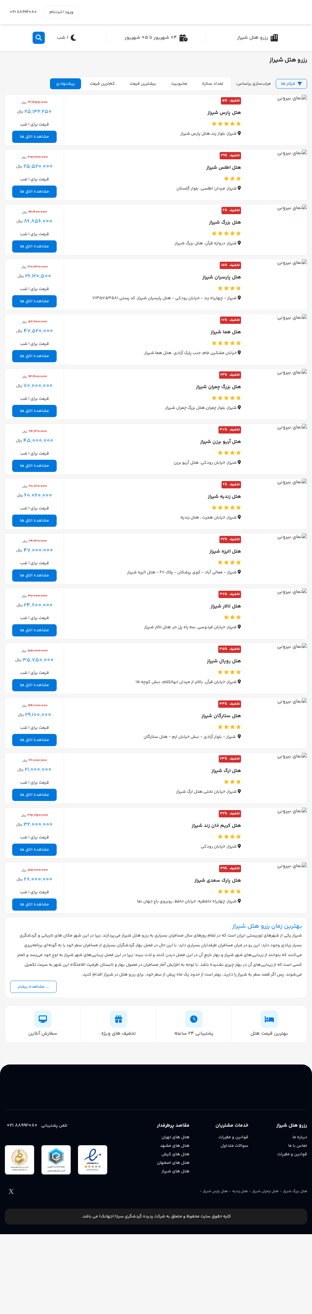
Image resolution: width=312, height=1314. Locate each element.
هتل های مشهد (175, 1146)
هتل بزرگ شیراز (295, 1191)
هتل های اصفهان (173, 1163)
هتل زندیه (240, 1191)
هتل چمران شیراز (265, 1191)
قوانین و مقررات (292, 1154)
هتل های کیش (175, 1154)
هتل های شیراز (175, 1171)
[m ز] (278, 12)
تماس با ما (297, 1146)
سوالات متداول (234, 1146)
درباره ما (299, 1137)
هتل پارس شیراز (215, 1191)
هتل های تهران (175, 1137)
